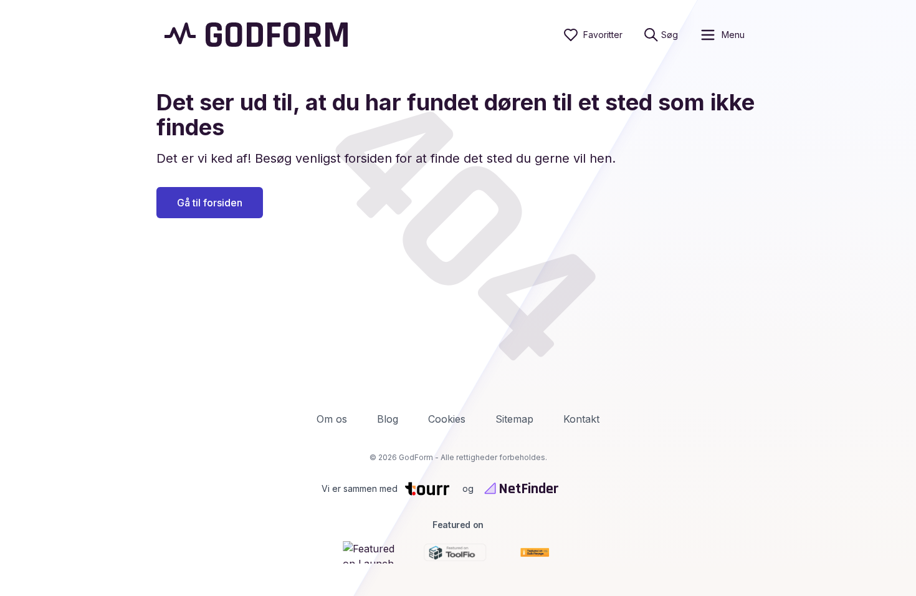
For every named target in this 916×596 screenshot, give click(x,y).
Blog (387, 419)
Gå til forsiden (209, 202)
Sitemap (514, 419)
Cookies (446, 419)
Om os (332, 419)
